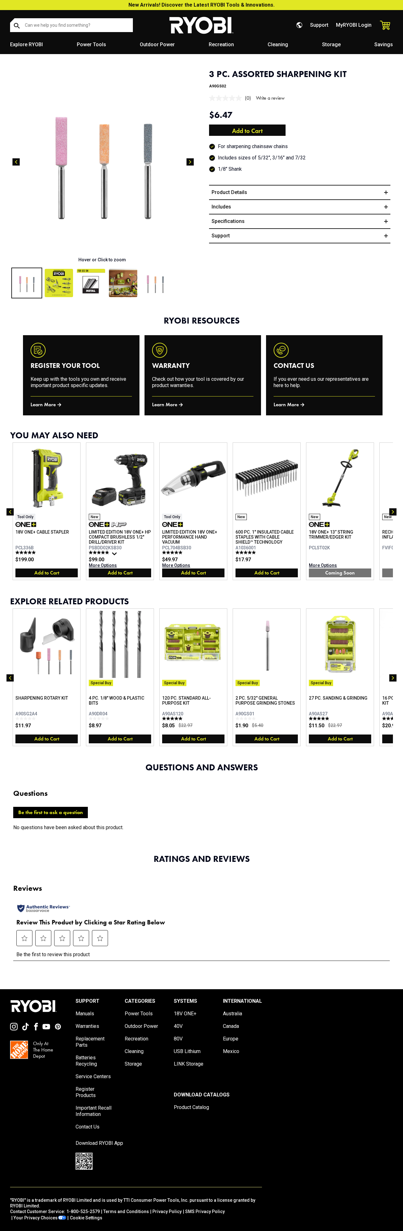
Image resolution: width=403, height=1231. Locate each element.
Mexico (231, 1051)
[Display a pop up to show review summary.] (115, 555)
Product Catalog (191, 1107)
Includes (221, 207)
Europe (230, 1039)
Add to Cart (247, 131)
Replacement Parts (90, 1042)
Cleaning (278, 44)
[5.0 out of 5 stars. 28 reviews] (173, 552)
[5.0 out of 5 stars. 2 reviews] (173, 718)
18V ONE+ (185, 1014)
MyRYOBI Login (354, 25)
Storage (331, 44)
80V (178, 1039)
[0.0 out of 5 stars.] (26, 718)
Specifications (228, 221)
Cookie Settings (86, 1217)
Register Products (86, 1092)
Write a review (270, 98)
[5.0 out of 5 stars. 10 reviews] (246, 552)
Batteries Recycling (86, 1061)
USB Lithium (187, 1051)
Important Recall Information (93, 1111)
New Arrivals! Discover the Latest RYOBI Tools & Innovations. (201, 5)
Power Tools (91, 44)
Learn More (43, 405)
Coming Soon (340, 573)
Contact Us (87, 1127)
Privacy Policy (167, 1211)
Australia (232, 1014)
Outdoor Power (157, 44)
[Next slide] (190, 162)
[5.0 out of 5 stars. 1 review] (320, 718)
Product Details (229, 192)
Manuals (85, 1014)
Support (319, 25)
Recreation (221, 44)
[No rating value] (227, 98)
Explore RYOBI (26, 44)
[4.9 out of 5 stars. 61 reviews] (100, 552)
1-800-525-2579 (83, 1211)
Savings (383, 44)
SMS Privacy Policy (205, 1211)
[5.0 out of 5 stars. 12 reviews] (26, 552)
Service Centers (93, 1076)
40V (178, 1026)
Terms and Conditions (126, 1211)
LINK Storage (188, 1064)
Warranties (87, 1026)
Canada (231, 1026)
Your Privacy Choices (36, 1217)
